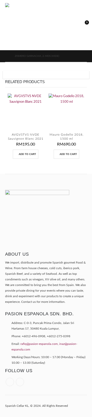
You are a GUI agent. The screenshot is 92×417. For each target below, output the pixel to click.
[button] (59, 25)
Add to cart (27, 154)
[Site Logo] (30, 25)
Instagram (20, 382)
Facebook (10, 382)
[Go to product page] (25, 111)
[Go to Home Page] (6, 56)
